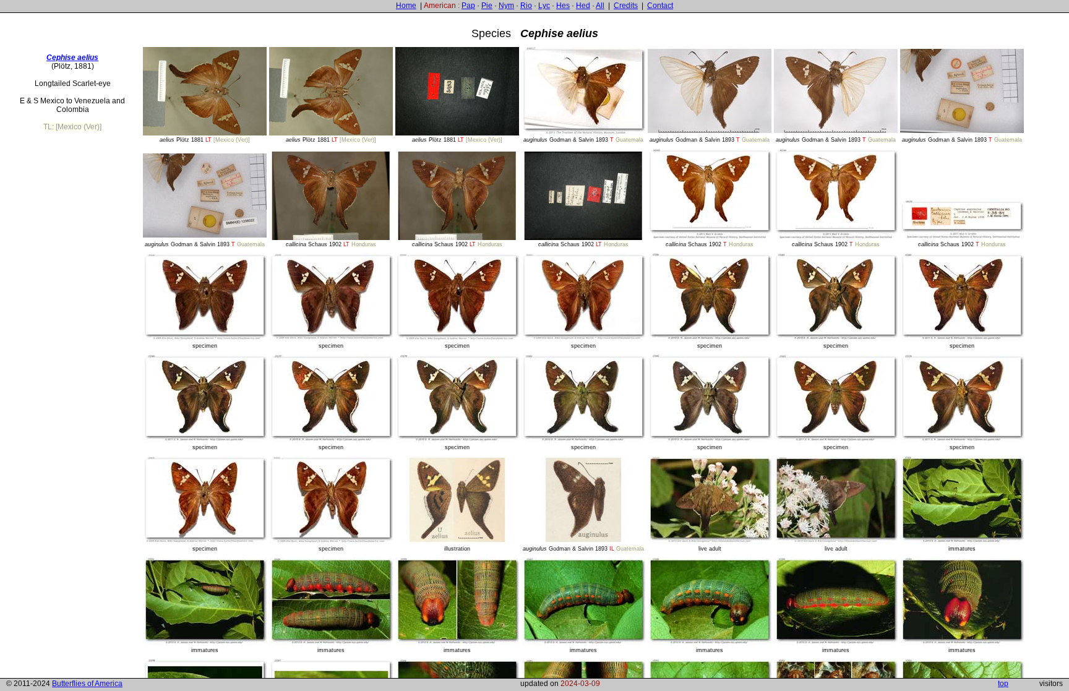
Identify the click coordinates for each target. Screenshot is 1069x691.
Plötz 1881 (205, 140)
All (600, 5)
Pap (468, 5)
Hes (563, 5)
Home (406, 5)
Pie (486, 5)
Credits (626, 5)
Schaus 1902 (331, 244)
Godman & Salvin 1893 (583, 140)
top (1003, 683)
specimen (204, 346)
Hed (583, 5)
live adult (709, 549)
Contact (660, 5)
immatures (962, 549)
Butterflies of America (87, 683)
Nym (506, 5)
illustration (457, 549)
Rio (526, 5)
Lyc (544, 5)
